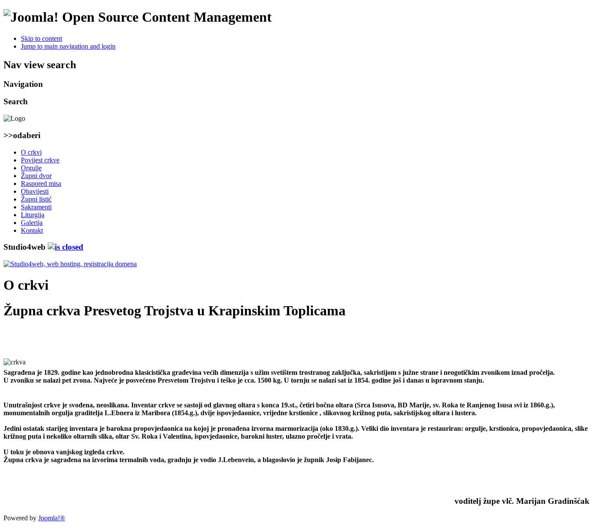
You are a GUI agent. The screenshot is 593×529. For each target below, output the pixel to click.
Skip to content (41, 38)
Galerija (32, 222)
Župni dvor (36, 175)
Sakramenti (36, 207)
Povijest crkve (40, 160)
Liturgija (32, 214)
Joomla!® (51, 518)
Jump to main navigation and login (68, 46)
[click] (65, 246)
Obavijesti (35, 191)
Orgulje (31, 168)
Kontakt (32, 230)
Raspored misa (41, 183)
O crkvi (31, 152)
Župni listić (36, 199)
